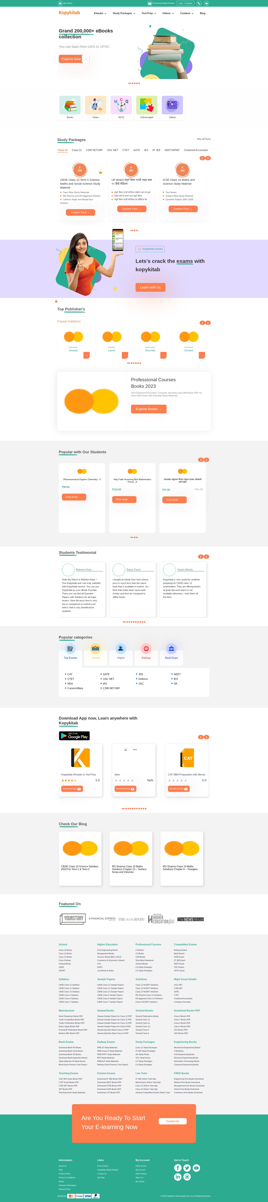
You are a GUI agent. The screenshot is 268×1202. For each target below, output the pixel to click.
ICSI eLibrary (102, 1166)
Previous (202, 158)
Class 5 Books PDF (182, 1026)
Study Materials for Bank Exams (72, 1061)
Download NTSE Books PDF (109, 1086)
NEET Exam (179, 964)
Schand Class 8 (142, 1033)
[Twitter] (187, 1168)
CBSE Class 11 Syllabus (69, 988)
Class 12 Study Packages (146, 1048)
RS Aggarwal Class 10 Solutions (149, 998)
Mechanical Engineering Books (187, 1048)
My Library (140, 1181)
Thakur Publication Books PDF (72, 1023)
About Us (63, 1166)
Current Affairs (75, 688)
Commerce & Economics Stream (111, 960)
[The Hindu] (131, 919)
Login (180, 3)
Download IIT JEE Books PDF (109, 1079)
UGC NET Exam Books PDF (70, 1079)
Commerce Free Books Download (188, 1093)
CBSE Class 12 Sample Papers (110, 985)
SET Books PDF (65, 1089)
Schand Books (142, 964)
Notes (96, 117)
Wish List (139, 1178)
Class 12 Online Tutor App (147, 1086)
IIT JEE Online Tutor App (146, 1079)
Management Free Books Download (189, 1086)
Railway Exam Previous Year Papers (112, 1065)
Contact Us (172, 1121)
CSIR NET (178, 988)
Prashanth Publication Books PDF (73, 1030)
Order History (141, 1174)
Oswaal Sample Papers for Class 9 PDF (114, 1026)
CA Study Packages (144, 967)
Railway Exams (180, 950)
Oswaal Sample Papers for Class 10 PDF (114, 1023)
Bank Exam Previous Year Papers (73, 1065)
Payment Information (67, 1185)
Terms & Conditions (67, 1178)
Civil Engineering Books (184, 1054)
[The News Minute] (190, 919)
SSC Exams (179, 967)
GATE (136, 150)
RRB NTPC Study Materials (108, 1054)
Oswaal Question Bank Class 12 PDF (113, 1030)
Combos (185, 13)
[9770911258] (199, 3)
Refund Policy (65, 1189)
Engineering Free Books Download (189, 1079)
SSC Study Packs (143, 1058)
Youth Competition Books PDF (71, 1020)
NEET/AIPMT (172, 150)
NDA (70, 683)
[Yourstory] (72, 919)
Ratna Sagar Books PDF (69, 1026)
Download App (70, 788)
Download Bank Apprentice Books (73, 1058)
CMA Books (140, 957)
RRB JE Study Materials (107, 1048)
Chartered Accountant (196, 150)
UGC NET (112, 150)
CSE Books (179, 1051)
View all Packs (204, 139)
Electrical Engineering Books (186, 1058)
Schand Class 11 (143, 1023)
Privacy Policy (65, 1174)
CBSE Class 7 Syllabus (68, 1002)
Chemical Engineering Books (186, 1065)
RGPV (100, 967)
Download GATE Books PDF (109, 1089)
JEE (140, 674)
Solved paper (147, 117)
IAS (105, 683)
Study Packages (122, 13)
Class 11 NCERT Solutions (147, 988)
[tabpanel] (134, 52)
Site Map (101, 1178)
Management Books (105, 953)
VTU (99, 964)
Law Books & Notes (105, 971)
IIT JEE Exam (179, 960)
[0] (206, 3)
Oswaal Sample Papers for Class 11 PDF (114, 1020)
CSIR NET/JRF (94, 150)
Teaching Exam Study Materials (72, 1093)
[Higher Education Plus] (161, 919)
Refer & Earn (141, 1166)
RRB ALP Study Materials (108, 1061)
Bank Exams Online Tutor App (148, 1082)
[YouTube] (196, 1168)
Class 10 (63, 150)
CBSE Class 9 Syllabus (68, 995)
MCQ (121, 117)
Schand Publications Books (147, 1016)
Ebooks (98, 13)
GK (175, 683)
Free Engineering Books (107, 950)
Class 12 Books (65, 950)
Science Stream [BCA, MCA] (109, 957)
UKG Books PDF (181, 1033)
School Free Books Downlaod (186, 1089)
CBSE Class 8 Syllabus (68, 998)
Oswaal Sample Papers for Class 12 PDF (114, 1016)
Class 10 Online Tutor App (147, 1089)
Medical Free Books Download (187, 1082)
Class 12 (77, 150)
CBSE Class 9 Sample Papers (110, 995)
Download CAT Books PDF (108, 1093)
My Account (140, 1170)
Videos (166, 13)
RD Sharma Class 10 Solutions (149, 995)
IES (146, 150)
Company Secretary (182, 1002)
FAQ (60, 1170)
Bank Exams (179, 953)
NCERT (62, 971)
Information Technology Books (186, 1061)
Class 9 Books (65, 960)
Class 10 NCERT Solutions (147, 992)
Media (61, 1181)
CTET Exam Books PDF (69, 1082)
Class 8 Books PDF (182, 1016)
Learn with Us (150, 287)
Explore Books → (149, 409)
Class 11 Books (65, 953)
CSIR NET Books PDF (68, 1086)
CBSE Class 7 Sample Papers (110, 1002)
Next (208, 158)
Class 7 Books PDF (182, 1020)
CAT (69, 674)
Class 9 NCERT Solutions (146, 1002)
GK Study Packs (142, 1054)
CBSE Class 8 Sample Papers (110, 998)
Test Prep (147, 13)
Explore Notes (75, 57)
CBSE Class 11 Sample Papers (110, 988)
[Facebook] (178, 1168)
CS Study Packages (144, 971)
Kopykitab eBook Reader (107, 1170)
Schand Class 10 (143, 1026)
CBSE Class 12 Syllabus (69, 985)
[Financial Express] (102, 919)
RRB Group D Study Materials (109, 1051)
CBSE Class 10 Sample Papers (110, 992)
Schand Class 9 (142, 1030)
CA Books (140, 950)
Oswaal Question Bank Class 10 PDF (113, 1033)
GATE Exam (179, 957)
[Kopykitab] (68, 12)
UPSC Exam (179, 971)
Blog (202, 13)
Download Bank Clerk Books (71, 1051)
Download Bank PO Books (70, 1048)
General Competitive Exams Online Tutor (153, 1093)
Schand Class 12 (143, 1020)
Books (70, 117)
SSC (141, 683)
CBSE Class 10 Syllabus (69, 992)
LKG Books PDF (181, 1030)
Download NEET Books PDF (109, 1082)
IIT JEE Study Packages (146, 1051)
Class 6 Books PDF (182, 1023)
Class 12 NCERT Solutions (147, 985)
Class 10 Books (65, 957)
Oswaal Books (65, 964)
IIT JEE (156, 150)
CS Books (140, 953)
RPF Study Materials (105, 1058)
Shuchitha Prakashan (145, 960)
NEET (177, 674)
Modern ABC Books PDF (69, 1033)
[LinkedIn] (177, 1177)
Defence (143, 679)
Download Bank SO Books (70, 1054)
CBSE (61, 967)
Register (188, 3)
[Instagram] (187, 1177)
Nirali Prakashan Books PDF (71, 1016)
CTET (126, 150)
